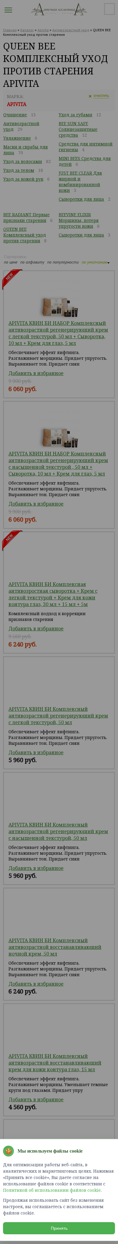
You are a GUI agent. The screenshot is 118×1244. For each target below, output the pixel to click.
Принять (59, 1228)
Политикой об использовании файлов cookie (52, 1190)
